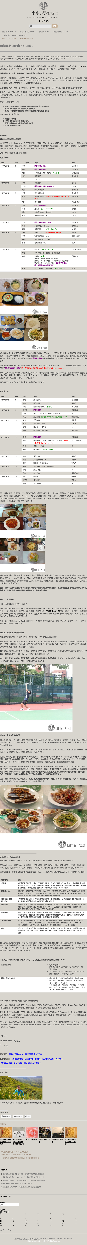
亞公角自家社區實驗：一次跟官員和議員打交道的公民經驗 (21, 1187)
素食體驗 (31, 1158)
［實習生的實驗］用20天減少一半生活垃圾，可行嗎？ (20, 1063)
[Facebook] (39, 21)
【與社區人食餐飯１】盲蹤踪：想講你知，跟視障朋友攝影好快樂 (23, 1180)
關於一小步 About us (9, 32)
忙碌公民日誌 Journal (27, 32)
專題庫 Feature (44, 32)
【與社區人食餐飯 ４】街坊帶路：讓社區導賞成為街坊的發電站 (23, 1174)
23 (63, 1223)
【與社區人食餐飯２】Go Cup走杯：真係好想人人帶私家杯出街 (23, 1177)
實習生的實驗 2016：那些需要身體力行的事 (25, 1054)
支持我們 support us (27, 39)
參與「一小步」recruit (9, 39)
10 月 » (8, 1230)
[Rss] (47, 21)
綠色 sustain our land (24, 1155)
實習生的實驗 (11, 1155)
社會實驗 (20, 1158)
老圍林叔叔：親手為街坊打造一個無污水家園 (17, 1184)
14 (38, 1221)
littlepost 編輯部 (7, 1151)
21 (38, 1223)
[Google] (43, 21)
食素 (35, 1158)
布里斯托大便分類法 (54, 611)
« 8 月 (2, 1230)
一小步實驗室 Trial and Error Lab (14, 35)
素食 (25, 1158)
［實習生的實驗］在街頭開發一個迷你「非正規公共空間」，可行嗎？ (37, 1059)
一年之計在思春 (31, 1139)
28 (38, 1225)
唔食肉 (5, 1158)
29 (51, 1225)
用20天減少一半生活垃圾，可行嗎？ (5, 1141)
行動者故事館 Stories (60, 32)
